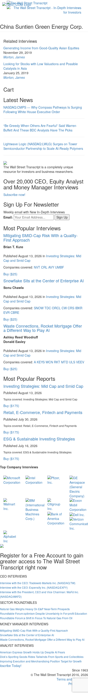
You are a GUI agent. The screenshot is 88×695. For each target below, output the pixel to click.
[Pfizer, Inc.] (55, 479)
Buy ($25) (10, 274)
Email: (8, 217)
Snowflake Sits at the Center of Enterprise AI (43, 280)
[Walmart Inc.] (11, 504)
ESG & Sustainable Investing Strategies (39, 439)
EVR (6, 312)
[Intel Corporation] (33, 479)
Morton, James (14, 57)
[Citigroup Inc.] (55, 504)
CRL (44, 267)
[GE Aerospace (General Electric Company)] (77, 486)
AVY (51, 267)
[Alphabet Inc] (11, 536)
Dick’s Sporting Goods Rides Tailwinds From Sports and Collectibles (41, 657)
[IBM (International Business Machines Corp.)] (34, 509)
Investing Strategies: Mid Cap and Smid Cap (43, 386)
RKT (57, 362)
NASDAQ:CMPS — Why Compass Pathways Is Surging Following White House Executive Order (42, 109)
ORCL (56, 308)
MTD (64, 362)
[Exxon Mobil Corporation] (77, 504)
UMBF (59, 267)
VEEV (80, 362)
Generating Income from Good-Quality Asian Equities (41, 48)
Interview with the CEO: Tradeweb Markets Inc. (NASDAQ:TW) (37, 583)
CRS (71, 308)
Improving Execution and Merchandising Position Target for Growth (41, 661)
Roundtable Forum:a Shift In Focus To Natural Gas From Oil (36, 618)
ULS (72, 362)
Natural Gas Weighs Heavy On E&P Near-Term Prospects (35, 609)
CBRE (15, 312)
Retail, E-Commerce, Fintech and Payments (42, 412)
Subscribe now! (14, 194)
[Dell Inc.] (77, 514)
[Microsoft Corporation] (11, 479)
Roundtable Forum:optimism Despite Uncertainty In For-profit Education (43, 613)
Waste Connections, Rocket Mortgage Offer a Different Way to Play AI (42, 328)
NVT (37, 267)
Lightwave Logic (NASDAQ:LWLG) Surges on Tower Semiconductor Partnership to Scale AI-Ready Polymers (43, 146)
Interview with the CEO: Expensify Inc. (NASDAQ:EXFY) (34, 587)
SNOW (39, 308)
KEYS (41, 362)
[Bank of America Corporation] (55, 518)
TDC (47, 308)
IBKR (78, 308)
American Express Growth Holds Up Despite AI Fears (32, 652)
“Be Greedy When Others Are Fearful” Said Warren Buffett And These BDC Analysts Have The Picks (39, 127)
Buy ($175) (11, 405)
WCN (49, 362)
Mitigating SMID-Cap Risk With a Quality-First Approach (40, 237)
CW (64, 308)
